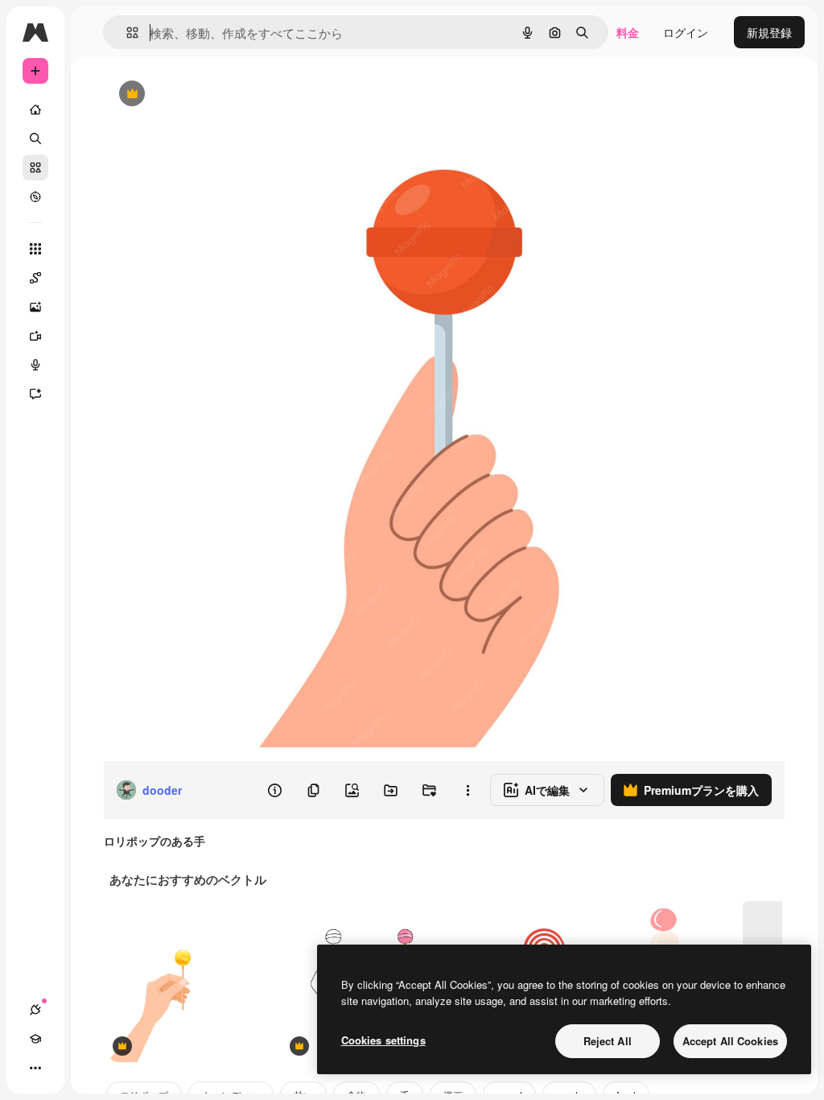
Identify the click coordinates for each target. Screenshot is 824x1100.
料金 (627, 32)
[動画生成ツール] (35, 336)
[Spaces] (35, 278)
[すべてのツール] (35, 249)
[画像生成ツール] (35, 307)
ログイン (685, 32)
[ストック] (35, 167)
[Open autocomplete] (126, 33)
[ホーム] (35, 109)
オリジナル (213, 94)
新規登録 (769, 32)
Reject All (607, 1040)
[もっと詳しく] (35, 196)
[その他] (35, 1068)
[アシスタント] (35, 394)
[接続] (35, 1010)
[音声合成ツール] (35, 365)
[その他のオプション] (467, 790)
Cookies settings (383, 1040)
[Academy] (35, 1039)
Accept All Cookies (730, 1040)
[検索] (35, 138)
